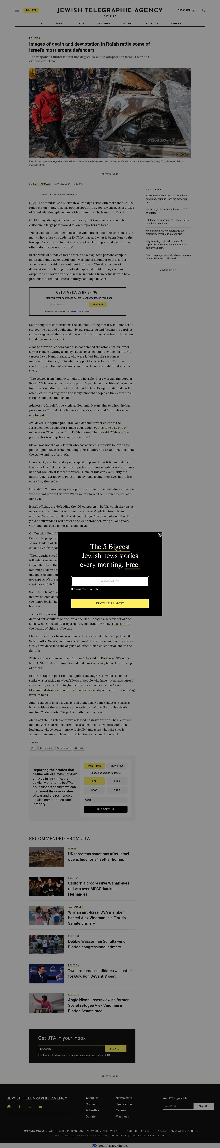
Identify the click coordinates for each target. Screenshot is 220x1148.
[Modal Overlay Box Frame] (110, 574)
